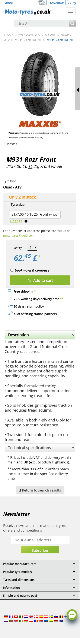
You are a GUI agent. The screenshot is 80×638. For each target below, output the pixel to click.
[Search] (72, 23)
